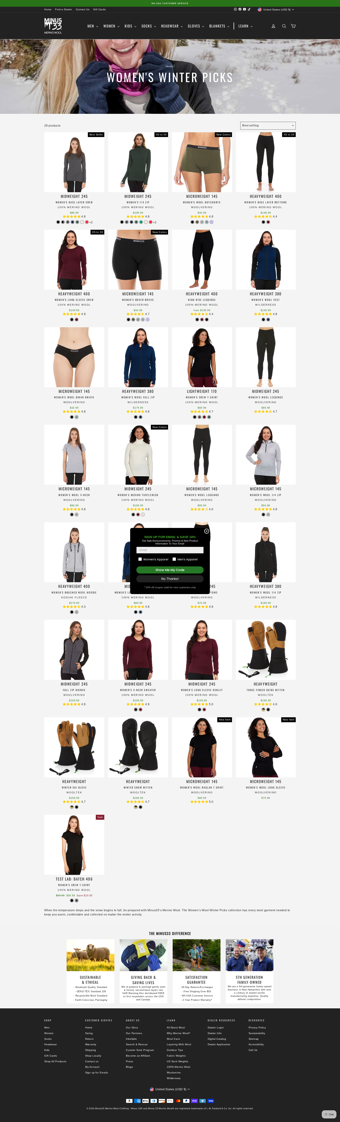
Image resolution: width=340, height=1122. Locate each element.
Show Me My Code (170, 570)
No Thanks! (170, 579)
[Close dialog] (206, 531)
